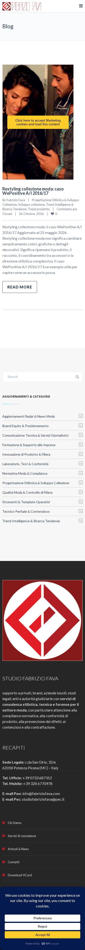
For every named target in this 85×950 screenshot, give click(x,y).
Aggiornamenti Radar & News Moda (28, 416)
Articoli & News (18, 849)
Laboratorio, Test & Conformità (25, 464)
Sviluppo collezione (31, 204)
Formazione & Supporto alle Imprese (28, 445)
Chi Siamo (14, 823)
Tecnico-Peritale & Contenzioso (26, 511)
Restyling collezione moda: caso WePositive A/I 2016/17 (33, 191)
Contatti (13, 862)
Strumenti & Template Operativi (26, 502)
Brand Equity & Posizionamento (25, 426)
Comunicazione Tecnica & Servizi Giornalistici (35, 435)
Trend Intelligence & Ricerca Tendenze (31, 521)
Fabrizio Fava (16, 200)
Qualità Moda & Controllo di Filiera (27, 492)
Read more (19, 287)
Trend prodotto (39, 209)
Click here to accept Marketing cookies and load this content (38, 122)
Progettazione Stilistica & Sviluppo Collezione (35, 483)
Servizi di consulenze (22, 836)
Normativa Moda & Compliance (24, 473)
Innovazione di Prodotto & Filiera (26, 454)
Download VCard (20, 875)
